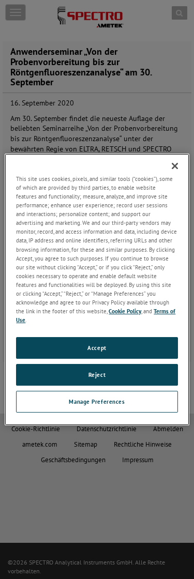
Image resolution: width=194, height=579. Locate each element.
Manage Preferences (97, 401)
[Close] (174, 166)
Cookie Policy (125, 311)
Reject (97, 374)
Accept (96, 348)
